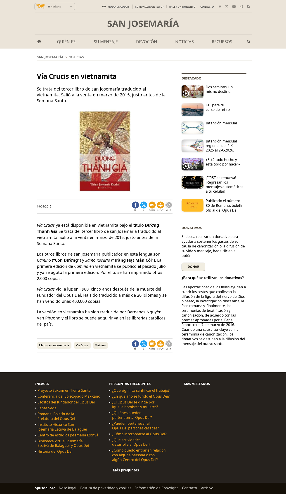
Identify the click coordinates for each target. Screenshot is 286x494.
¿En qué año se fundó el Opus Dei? (141, 396)
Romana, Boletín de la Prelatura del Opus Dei (56, 416)
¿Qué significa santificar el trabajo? (141, 390)
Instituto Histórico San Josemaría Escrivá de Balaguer (62, 426)
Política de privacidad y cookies (105, 487)
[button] (160, 206)
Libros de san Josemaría (54, 345)
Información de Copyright (156, 487)
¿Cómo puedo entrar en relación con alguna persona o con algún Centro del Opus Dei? (139, 455)
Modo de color (118, 6)
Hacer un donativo (182, 6)
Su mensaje (106, 41)
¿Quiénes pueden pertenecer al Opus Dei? (132, 415)
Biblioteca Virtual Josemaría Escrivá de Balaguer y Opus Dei (63, 443)
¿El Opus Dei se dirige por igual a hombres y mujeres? (135, 404)
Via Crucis (82, 345)
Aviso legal (67, 487)
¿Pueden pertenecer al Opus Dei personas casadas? (135, 425)
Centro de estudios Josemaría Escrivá (68, 435)
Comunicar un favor (149, 6)
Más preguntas (126, 470)
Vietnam (100, 345)
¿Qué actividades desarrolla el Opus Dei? (131, 442)
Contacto (207, 6)
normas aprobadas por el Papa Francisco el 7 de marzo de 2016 (208, 322)
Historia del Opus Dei (55, 451)
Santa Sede (47, 408)
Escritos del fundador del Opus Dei (66, 402)
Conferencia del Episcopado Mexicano (69, 396)
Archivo (207, 487)
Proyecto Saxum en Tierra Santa (64, 390)
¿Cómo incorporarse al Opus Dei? (139, 433)
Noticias (184, 41)
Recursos (222, 41)
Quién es (66, 41)
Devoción (146, 41)
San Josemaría (143, 23)
